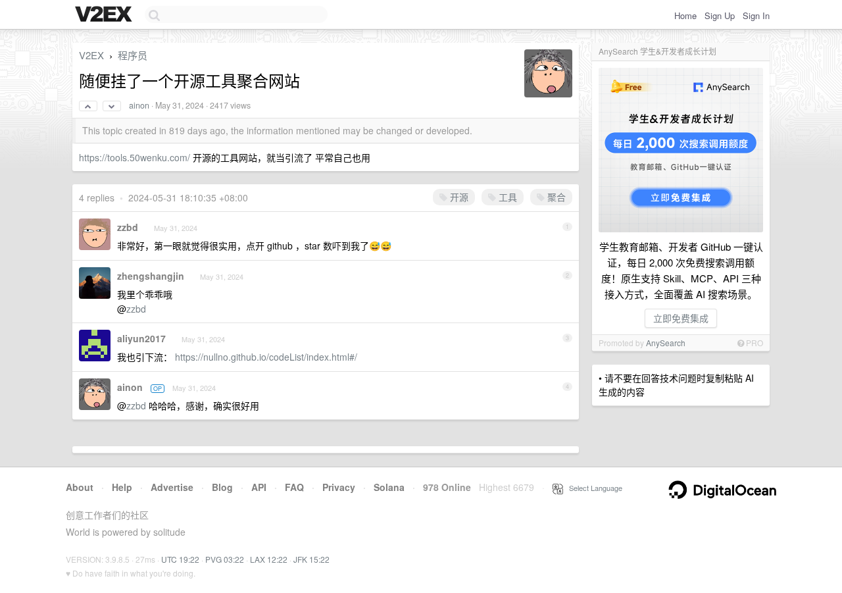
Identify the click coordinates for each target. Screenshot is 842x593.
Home (685, 15)
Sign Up (720, 15)
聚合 (555, 196)
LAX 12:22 (268, 559)
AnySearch (665, 342)
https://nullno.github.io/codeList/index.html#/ (266, 356)
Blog (222, 487)
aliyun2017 (141, 338)
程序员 (132, 55)
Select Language (592, 487)
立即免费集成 (680, 317)
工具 (506, 196)
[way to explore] (105, 15)
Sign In (756, 15)
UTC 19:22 (180, 559)
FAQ (294, 487)
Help (122, 487)
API (258, 487)
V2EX (91, 55)
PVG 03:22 (224, 559)
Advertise (172, 487)
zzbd (127, 227)
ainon (139, 105)
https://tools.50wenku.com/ (134, 157)
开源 (457, 196)
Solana (389, 487)
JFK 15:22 (311, 559)
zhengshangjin (150, 275)
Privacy (338, 487)
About (79, 487)
